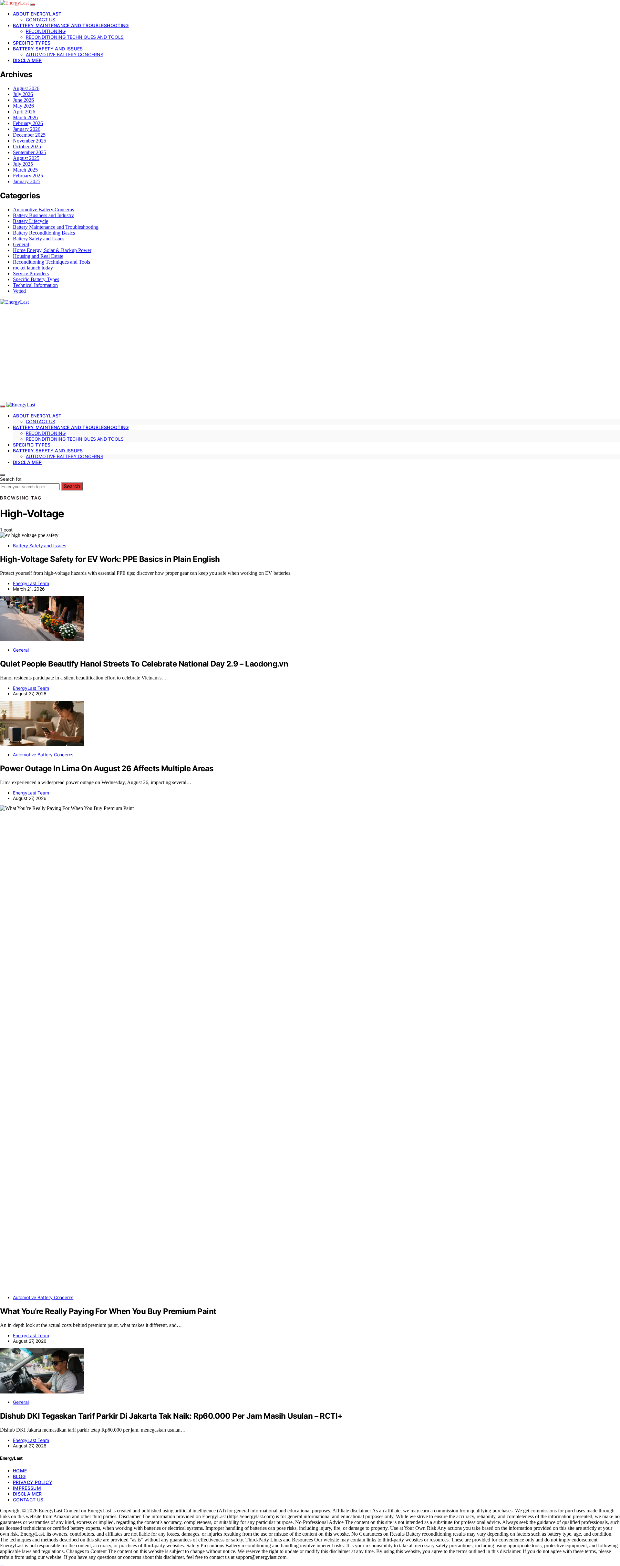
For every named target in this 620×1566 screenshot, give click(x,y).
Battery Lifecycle (30, 221)
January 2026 (26, 129)
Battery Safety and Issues (48, 48)
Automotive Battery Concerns (64, 54)
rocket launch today (33, 267)
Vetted (19, 291)
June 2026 (23, 100)
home (20, 1470)
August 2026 (26, 88)
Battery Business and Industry (43, 215)
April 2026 (24, 111)
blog (19, 1476)
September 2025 (29, 152)
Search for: (11, 479)
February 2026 (28, 123)
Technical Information (35, 285)
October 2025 (27, 146)
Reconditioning (46, 31)
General (21, 244)
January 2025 (26, 181)
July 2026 (23, 94)
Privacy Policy (32, 1482)
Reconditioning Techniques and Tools (75, 37)
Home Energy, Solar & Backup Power (52, 250)
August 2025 (26, 158)
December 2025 (29, 135)
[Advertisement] (310, 353)
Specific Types (31, 43)
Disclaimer (27, 60)
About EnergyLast (37, 13)
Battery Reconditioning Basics (44, 233)
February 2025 (28, 175)
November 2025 (29, 140)
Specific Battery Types (36, 279)
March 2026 (25, 117)
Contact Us (40, 19)
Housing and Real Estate (38, 256)
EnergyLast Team (31, 583)
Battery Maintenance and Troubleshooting (71, 25)
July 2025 (23, 164)
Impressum (27, 1488)
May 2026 (23, 106)
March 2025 (25, 170)
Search (72, 486)
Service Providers (31, 273)
